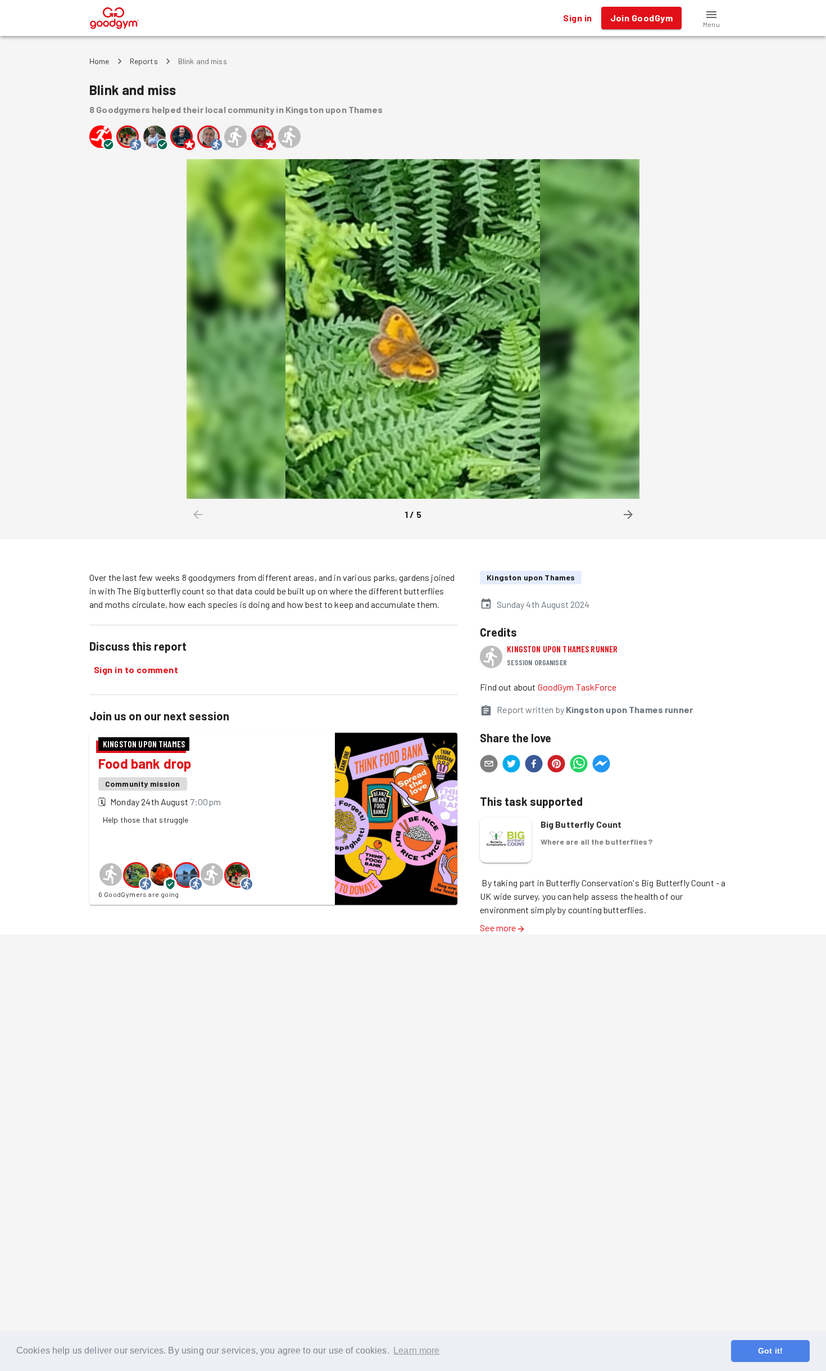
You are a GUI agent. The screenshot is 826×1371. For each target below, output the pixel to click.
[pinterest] (556, 765)
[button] (711, 18)
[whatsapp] (579, 765)
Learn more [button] (416, 1350)
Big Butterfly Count (581, 824)
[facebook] (534, 765)
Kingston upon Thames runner (562, 648)
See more (498, 927)
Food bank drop (144, 763)
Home (99, 61)
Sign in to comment (136, 669)
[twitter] (511, 765)
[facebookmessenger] (601, 765)
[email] (489, 765)
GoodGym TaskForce (577, 687)
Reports (144, 61)
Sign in (577, 17)
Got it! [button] (770, 1350)
